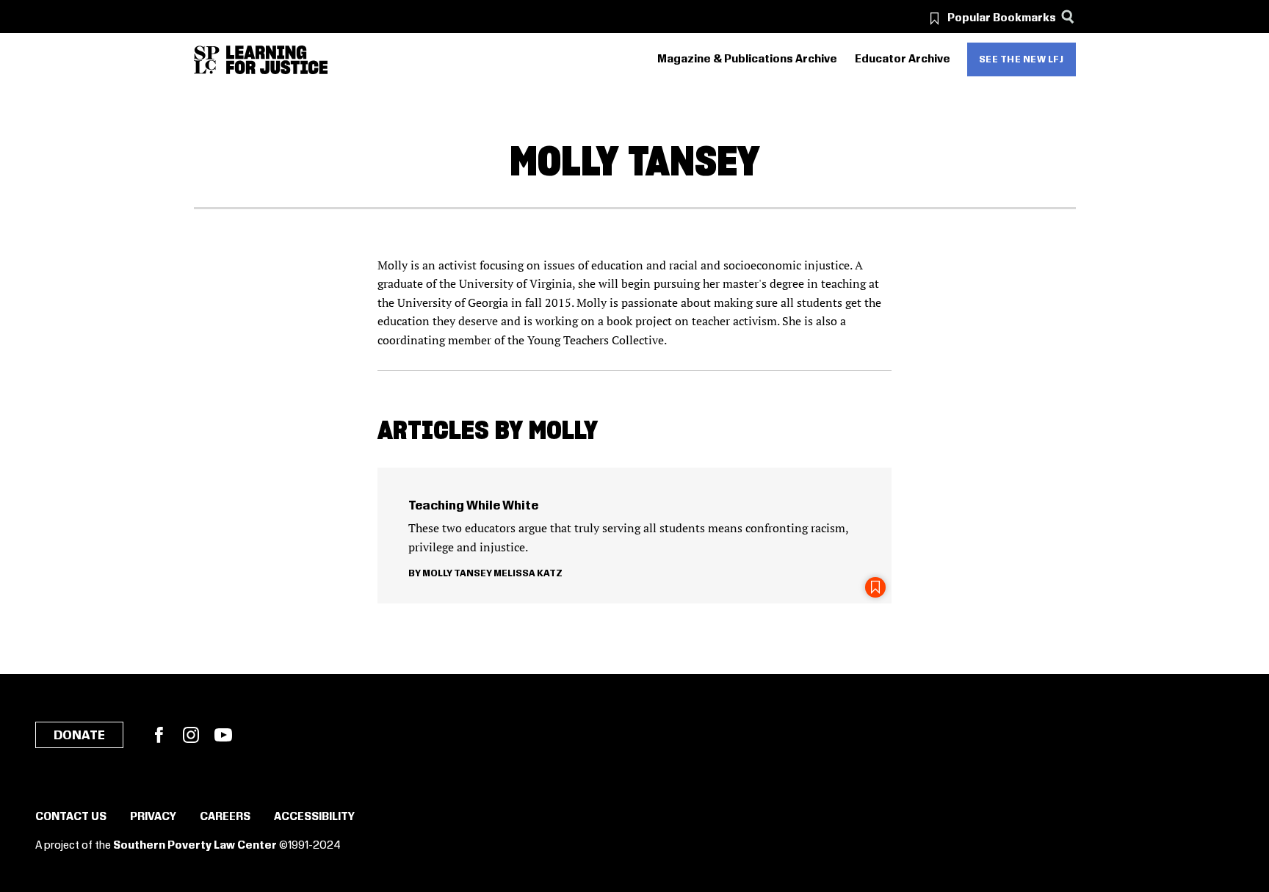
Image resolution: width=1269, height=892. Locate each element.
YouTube (223, 735)
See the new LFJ (1021, 59)
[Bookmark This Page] (875, 587)
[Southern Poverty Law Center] (207, 60)
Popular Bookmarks (1001, 18)
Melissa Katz (528, 573)
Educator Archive (902, 59)
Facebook (158, 735)
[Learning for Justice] (277, 60)
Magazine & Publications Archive (747, 59)
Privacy (153, 817)
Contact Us (70, 817)
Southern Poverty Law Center (195, 846)
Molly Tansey (457, 573)
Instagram (191, 735)
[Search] (1068, 16)
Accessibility (314, 817)
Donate (79, 735)
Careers (225, 817)
